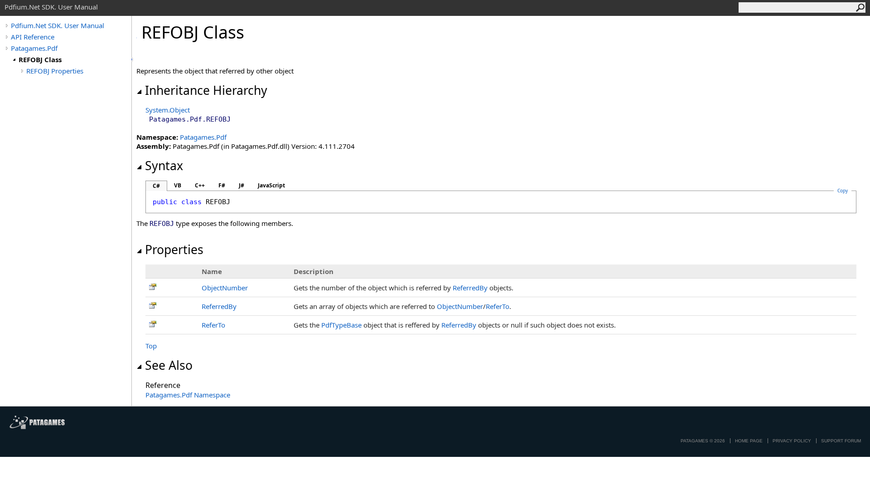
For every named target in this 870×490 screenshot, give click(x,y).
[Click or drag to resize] (132, 59)
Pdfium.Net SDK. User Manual (57, 25)
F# (221, 185)
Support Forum (841, 440)
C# (156, 186)
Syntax (164, 165)
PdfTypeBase (341, 324)
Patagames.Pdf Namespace (187, 394)
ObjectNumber (225, 287)
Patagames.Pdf (34, 48)
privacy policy (792, 440)
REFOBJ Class (40, 59)
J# (241, 185)
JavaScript (271, 185)
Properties (174, 249)
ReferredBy (470, 287)
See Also (169, 365)
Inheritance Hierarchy (206, 90)
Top (151, 345)
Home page (749, 440)
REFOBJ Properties (54, 70)
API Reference (32, 36)
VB (177, 185)
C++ (200, 185)
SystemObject (167, 109)
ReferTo (497, 306)
